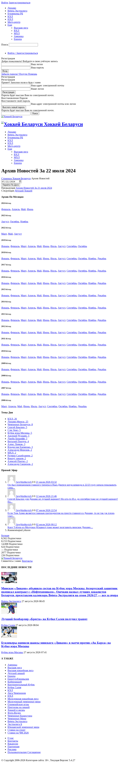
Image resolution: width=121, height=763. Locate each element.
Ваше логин (37, 88)
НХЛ (10, 19)
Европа (18, 39)
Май (23, 209)
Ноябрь (24, 221)
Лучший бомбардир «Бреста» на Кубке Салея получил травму (44, 619)
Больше (5, 535)
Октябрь (14, 221)
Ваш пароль (37, 67)
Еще (10, 25)
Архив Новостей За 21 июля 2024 (34, 188)
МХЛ (17, 33)
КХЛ (10, 16)
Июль (53, 246)
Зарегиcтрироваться (19, 2)
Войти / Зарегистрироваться (23, 53)
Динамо (12, 8)
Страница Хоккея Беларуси (16, 178)
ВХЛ (16, 30)
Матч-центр (14, 22)
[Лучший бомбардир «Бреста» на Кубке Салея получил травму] (9, 613)
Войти (4, 2)
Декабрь (101, 258)
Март (4, 233)
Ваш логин (37, 64)
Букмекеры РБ (15, 13)
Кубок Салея (8, 625)
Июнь (30, 209)
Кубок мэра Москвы (12, 652)
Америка (18, 36)
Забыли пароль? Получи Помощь (19, 74)
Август (5, 221)
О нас (11, 738)
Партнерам (13, 746)
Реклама (12, 749)
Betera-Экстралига (17, 10)
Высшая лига (21, 27)
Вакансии (13, 743)
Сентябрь (72, 246)
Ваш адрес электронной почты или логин (53, 104)
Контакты (27, 561)
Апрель (16, 209)
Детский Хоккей (23, 190)
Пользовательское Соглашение (24, 752)
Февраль (5, 209)
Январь (5, 246)
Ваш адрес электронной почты (47, 85)
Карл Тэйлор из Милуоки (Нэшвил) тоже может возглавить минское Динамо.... (50, 527)
